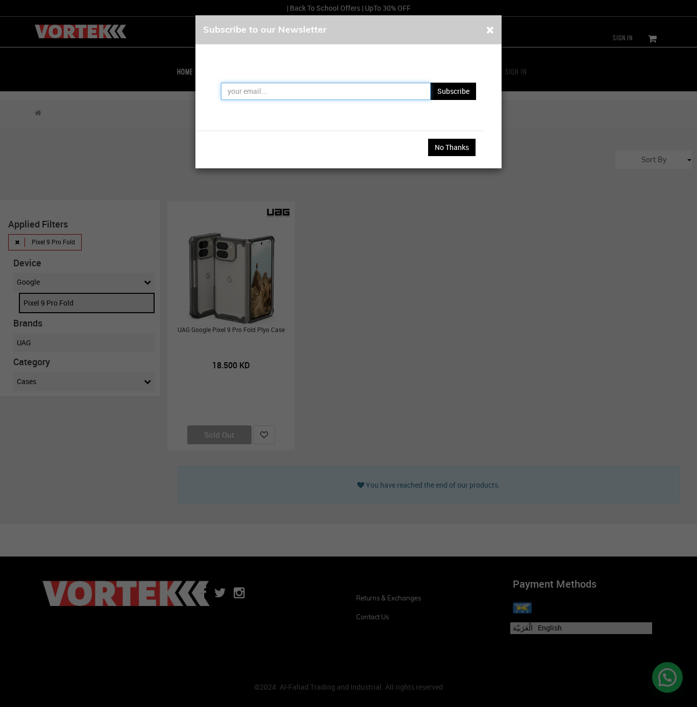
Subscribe (453, 91)
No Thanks (452, 147)
